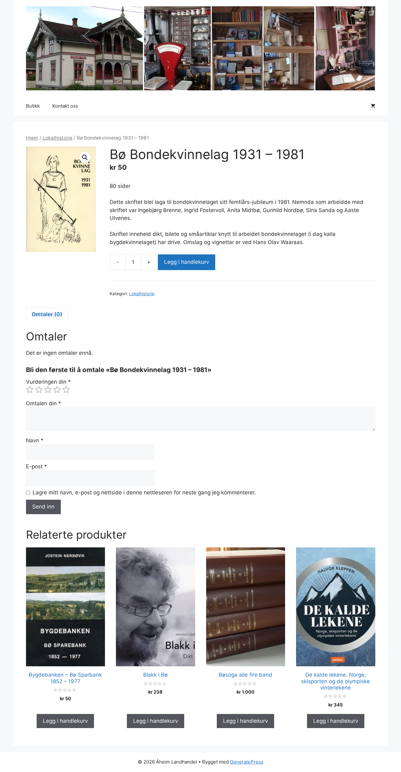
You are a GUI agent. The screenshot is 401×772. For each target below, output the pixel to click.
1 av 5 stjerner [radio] (30, 389)
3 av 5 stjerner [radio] (48, 389)
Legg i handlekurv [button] (65, 721)
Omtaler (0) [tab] (47, 314)
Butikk (33, 106)
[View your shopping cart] (373, 106)
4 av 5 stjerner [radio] (57, 389)
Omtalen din (43, 403)
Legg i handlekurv (186, 262)
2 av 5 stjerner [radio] (39, 389)
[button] (85, 157)
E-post (36, 466)
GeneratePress (246, 762)
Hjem (32, 138)
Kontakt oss (65, 106)
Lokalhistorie (57, 138)
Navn (35, 440)
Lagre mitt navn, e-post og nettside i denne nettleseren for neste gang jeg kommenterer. (144, 492)
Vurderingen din (48, 382)
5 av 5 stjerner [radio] (66, 389)
